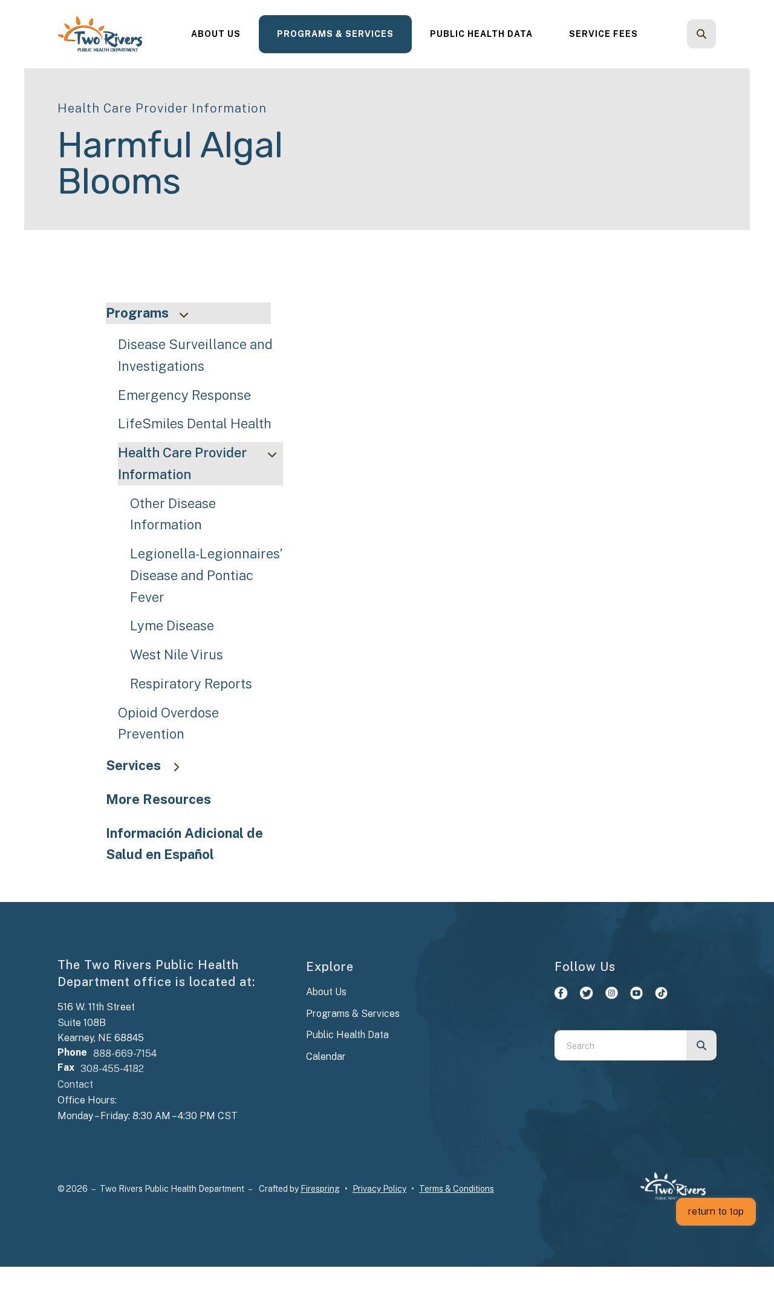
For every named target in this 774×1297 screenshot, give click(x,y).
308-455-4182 (112, 1068)
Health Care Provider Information (182, 463)
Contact (75, 1084)
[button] (701, 33)
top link (16, 7)
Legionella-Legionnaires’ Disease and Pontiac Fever (206, 575)
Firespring (320, 1189)
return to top (716, 1211)
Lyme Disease (172, 625)
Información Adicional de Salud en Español (184, 844)
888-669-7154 (125, 1053)
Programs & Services (335, 34)
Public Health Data (481, 34)
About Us (216, 34)
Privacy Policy (379, 1189)
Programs (137, 313)
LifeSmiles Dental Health (195, 423)
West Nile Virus (176, 654)
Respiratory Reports (191, 683)
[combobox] (718, 34)
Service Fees (603, 34)
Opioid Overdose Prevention (168, 723)
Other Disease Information (173, 514)
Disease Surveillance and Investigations (195, 355)
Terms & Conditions (456, 1189)
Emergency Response (184, 395)
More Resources (158, 799)
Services (133, 765)
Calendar (326, 1056)
